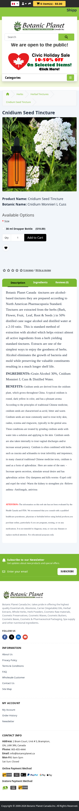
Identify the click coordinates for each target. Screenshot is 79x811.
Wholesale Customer (13, 677)
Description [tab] (18, 282)
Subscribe (67, 571)
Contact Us (8, 683)
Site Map (7, 689)
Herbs (20, 94)
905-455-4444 (18, 749)
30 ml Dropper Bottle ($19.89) (25, 228)
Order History (9, 715)
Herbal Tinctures (39, 94)
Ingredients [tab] (40, 282)
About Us (7, 654)
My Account (8, 709)
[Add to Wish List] (6, 248)
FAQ (4, 671)
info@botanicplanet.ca (22, 753)
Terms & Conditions (13, 666)
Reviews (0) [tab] (62, 282)
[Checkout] (29, 3)
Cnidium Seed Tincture (18, 102)
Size (6, 221)
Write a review (43, 270)
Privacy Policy (9, 660)
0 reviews (28, 270)
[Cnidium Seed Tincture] (39, 155)
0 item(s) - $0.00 (51, 4)
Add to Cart (35, 238)
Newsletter (8, 721)
